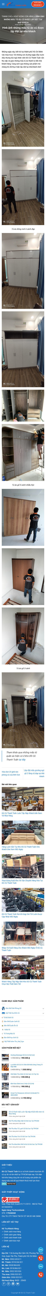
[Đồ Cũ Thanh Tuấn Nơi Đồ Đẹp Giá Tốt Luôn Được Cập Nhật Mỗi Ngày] (23, 900)
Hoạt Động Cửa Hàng (24, 16)
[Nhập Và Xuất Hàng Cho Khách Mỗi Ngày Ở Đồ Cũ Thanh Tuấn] (23, 934)
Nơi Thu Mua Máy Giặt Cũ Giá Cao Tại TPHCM (24, 1121)
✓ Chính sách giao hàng (11, 1235)
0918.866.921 (15, 1268)
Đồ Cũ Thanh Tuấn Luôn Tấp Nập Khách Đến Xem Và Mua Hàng (26, 1113)
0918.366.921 (17, 1262)
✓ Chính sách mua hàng (11, 1231)
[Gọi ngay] (41, 1274)
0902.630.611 (15, 1259)
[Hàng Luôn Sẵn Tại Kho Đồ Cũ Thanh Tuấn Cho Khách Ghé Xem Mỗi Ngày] (23, 833)
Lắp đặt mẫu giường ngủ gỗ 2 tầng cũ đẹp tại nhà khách (34, 773)
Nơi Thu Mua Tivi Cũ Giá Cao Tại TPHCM (22, 1136)
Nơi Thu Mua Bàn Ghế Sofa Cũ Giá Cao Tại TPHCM (25, 1144)
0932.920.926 (15, 1271)
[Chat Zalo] (41, 1266)
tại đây (22, 759)
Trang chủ (7, 16)
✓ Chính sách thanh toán (11, 1238)
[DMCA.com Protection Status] (9, 1183)
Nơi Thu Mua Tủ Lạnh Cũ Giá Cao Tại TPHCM (23, 1128)
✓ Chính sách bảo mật (11, 1241)
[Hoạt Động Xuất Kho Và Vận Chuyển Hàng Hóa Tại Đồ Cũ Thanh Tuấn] (23, 866)
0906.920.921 (16, 1274)
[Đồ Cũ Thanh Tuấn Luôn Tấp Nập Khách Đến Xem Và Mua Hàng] (23, 799)
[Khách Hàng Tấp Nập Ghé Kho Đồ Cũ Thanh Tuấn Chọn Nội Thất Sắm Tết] (23, 967)
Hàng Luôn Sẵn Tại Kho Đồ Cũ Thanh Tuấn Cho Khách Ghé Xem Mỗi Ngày (21, 848)
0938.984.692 (14, 1265)
